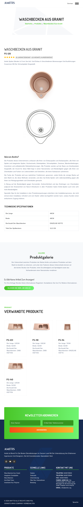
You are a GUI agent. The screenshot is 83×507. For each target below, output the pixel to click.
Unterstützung (34, 478)
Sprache (75, 502)
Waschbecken (8, 478)
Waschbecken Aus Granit (52, 24)
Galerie (32, 473)
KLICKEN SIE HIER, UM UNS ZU (19, 288)
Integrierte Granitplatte (11, 475)
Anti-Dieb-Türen (9, 480)
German (70, 3)
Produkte (37, 24)
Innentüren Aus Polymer (11, 482)
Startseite (28, 24)
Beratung (33, 482)
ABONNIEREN (42, 430)
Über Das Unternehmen (37, 480)
